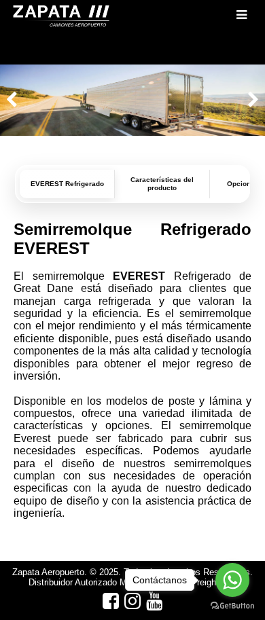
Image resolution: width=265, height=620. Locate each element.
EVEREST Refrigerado (67, 183)
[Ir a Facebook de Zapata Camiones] (111, 600)
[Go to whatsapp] (232, 580)
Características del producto (162, 184)
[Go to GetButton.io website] (232, 606)
